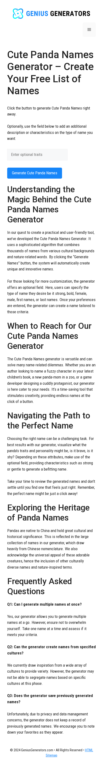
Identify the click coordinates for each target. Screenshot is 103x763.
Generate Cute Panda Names (34, 172)
